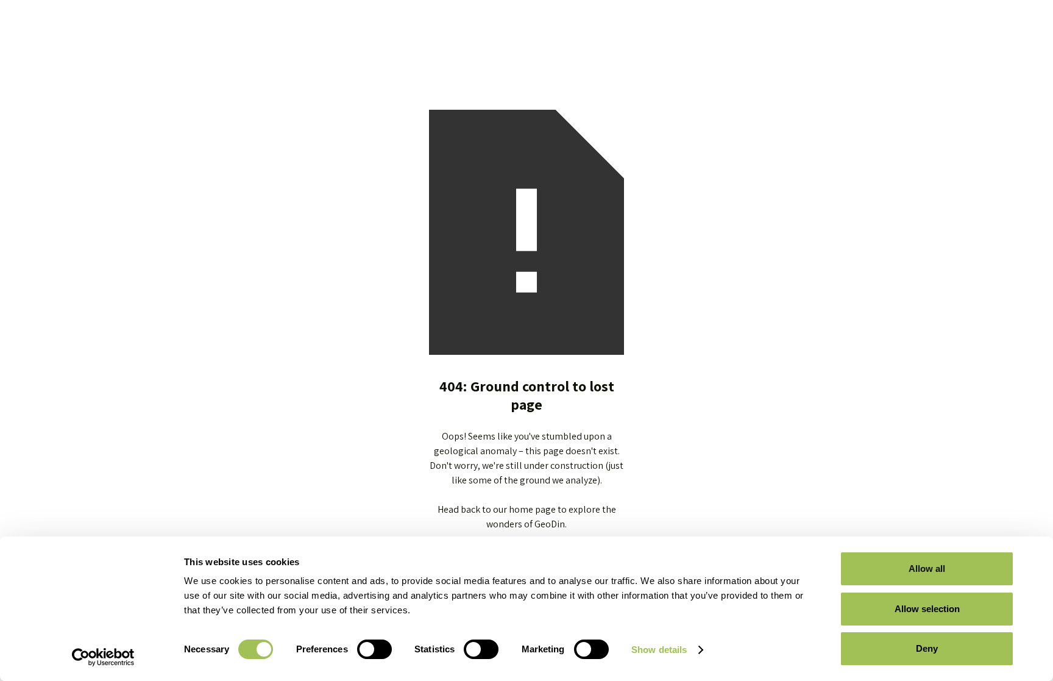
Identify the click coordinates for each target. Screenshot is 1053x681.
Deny (927, 648)
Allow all (927, 568)
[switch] (374, 649)
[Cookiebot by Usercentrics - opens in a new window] (103, 657)
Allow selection (927, 609)
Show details (659, 649)
